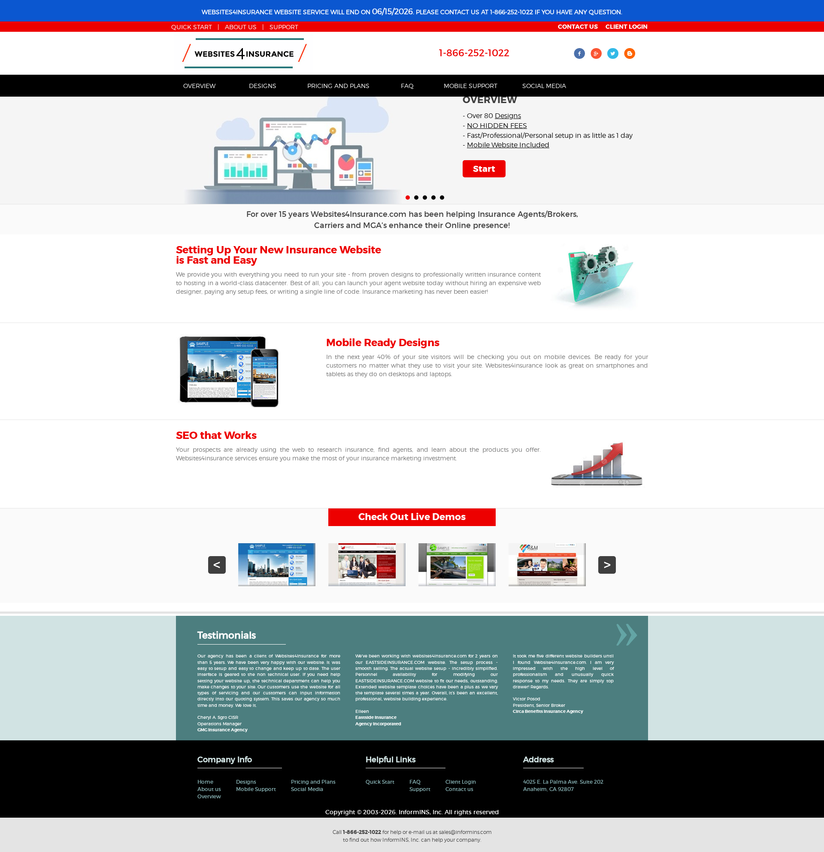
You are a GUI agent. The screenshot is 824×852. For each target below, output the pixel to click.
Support (284, 26)
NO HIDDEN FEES (497, 126)
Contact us (459, 789)
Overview (199, 85)
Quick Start (380, 782)
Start (484, 168)
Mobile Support (470, 85)
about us (241, 26)
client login (627, 26)
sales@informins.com (465, 832)
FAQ (407, 85)
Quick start (191, 26)
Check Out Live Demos (412, 517)
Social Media (544, 85)
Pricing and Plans (338, 85)
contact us (578, 26)
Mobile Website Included (508, 145)
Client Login (460, 782)
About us (209, 789)
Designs (262, 85)
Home (205, 782)
